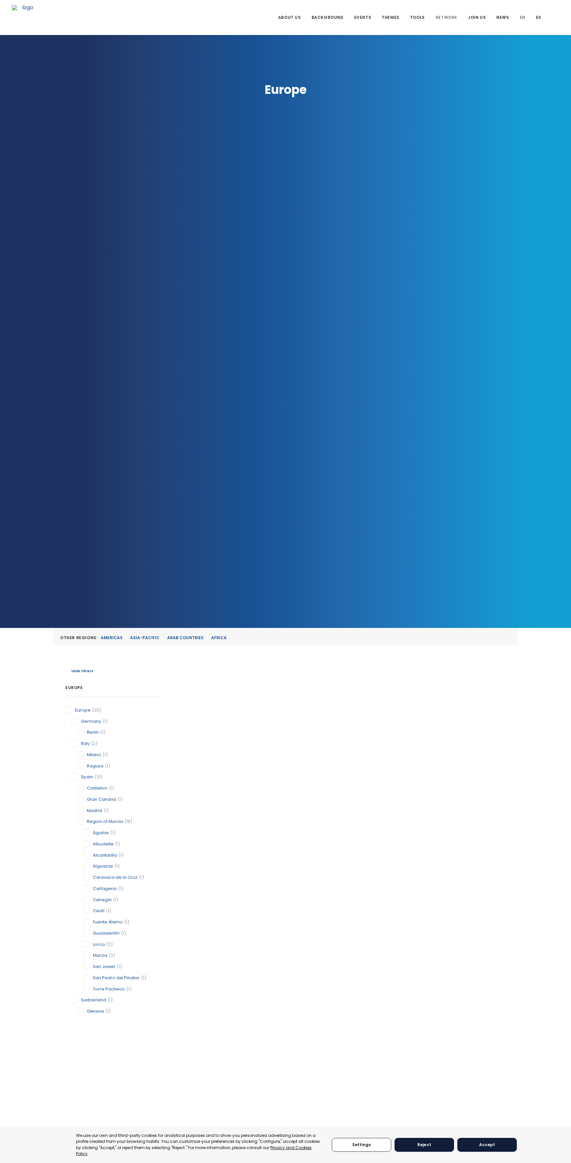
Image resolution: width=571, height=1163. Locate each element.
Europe (83, 710)
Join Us (477, 17)
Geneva (95, 1011)
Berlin (93, 732)
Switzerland (93, 1000)
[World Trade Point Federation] (25, 18)
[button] (556, 17)
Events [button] (362, 17)
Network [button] (446, 17)
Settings (361, 1144)
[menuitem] (290, 17)
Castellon (97, 788)
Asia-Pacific (145, 637)
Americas (112, 637)
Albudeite (103, 844)
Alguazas (103, 866)
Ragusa (95, 766)
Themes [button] (391, 17)
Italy (85, 743)
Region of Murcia (105, 821)
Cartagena (105, 888)
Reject (424, 1144)
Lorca (99, 944)
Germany (91, 721)
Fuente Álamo (108, 922)
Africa (219, 637)
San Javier (104, 966)
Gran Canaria (101, 799)
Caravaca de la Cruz (115, 877)
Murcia (100, 955)
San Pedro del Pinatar (116, 978)
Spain (87, 777)
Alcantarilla (105, 855)
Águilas (101, 833)
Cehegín (102, 900)
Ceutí (98, 911)
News (502, 17)
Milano (94, 755)
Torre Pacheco (109, 989)
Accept (487, 1144)
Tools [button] (417, 17)
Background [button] (328, 17)
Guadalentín (106, 933)
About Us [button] (289, 17)
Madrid (94, 810)
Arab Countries (185, 637)
